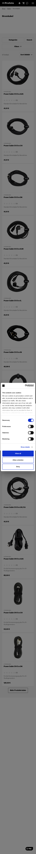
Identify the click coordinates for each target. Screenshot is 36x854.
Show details (25, 447)
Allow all (18, 453)
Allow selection (18, 460)
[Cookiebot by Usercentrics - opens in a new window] (25, 385)
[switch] (31, 426)
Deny (18, 466)
